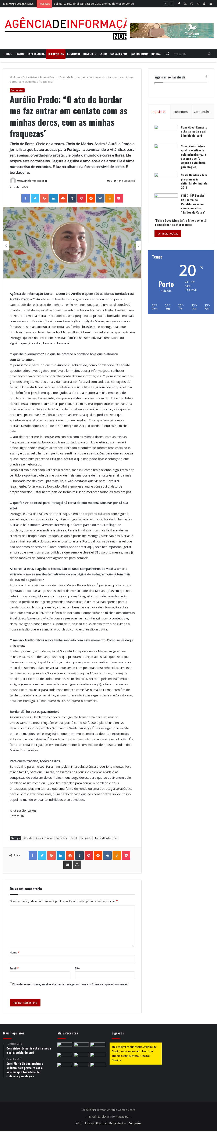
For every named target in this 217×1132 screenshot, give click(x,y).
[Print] (77, 865)
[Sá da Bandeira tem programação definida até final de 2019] (166, 181)
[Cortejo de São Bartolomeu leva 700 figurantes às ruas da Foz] (97, 1057)
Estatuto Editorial (96, 1123)
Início (8, 54)
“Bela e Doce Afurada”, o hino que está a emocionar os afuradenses (180, 222)
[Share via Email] (67, 865)
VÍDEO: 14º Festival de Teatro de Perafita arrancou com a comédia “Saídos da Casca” (193, 203)
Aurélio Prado (44, 838)
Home (16, 77)
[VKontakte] (100, 198)
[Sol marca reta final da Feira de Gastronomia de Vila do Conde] (97, 1047)
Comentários (203, 111)
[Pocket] (119, 198)
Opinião (156, 54)
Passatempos (119, 54)
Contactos (134, 1123)
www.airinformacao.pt (30, 181)
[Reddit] (91, 198)
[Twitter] (35, 198)
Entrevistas (56, 54)
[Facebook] (179, 3)
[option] (72, 242)
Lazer (103, 54)
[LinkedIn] (53, 198)
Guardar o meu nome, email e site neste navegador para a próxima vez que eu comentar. (70, 984)
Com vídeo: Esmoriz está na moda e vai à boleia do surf (194, 131)
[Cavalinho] (172, 25)
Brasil (74, 838)
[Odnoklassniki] (109, 198)
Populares (159, 111)
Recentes (181, 111)
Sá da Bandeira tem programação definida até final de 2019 (194, 181)
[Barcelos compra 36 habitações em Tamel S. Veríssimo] (64, 1047)
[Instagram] (191, 3)
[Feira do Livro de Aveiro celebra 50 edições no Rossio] (97, 1067)
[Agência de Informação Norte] (72, 28)
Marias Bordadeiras (106, 838)
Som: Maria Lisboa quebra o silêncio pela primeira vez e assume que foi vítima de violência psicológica (193, 156)
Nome (14, 952)
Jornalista (86, 838)
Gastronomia (139, 54)
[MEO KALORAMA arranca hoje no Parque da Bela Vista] (64, 1057)
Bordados (61, 838)
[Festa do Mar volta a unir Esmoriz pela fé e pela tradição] (64, 1067)
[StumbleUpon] (63, 198)
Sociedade (73, 54)
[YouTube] (185, 3)
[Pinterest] (81, 198)
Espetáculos (36, 54)
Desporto (89, 54)
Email (14, 968)
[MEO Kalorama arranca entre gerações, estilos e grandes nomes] (81, 1047)
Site (77, 968)
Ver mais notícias (168, 233)
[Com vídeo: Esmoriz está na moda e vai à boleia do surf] (166, 133)
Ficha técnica (117, 1123)
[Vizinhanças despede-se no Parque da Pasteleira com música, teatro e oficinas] (81, 1067)
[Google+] (44, 198)
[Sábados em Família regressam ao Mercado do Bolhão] (81, 1057)
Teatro (20, 54)
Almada (28, 838)
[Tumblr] (72, 198)
